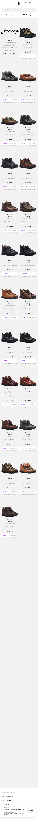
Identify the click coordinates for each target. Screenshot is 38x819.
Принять (30, 811)
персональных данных (9, 812)
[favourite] (25, 3)
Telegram (9, 800)
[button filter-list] (24, 14)
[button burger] (3, 3)
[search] (30, 3)
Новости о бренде (9, 53)
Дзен (7, 804)
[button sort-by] (6, 14)
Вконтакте (9, 796)
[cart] (34, 3)
